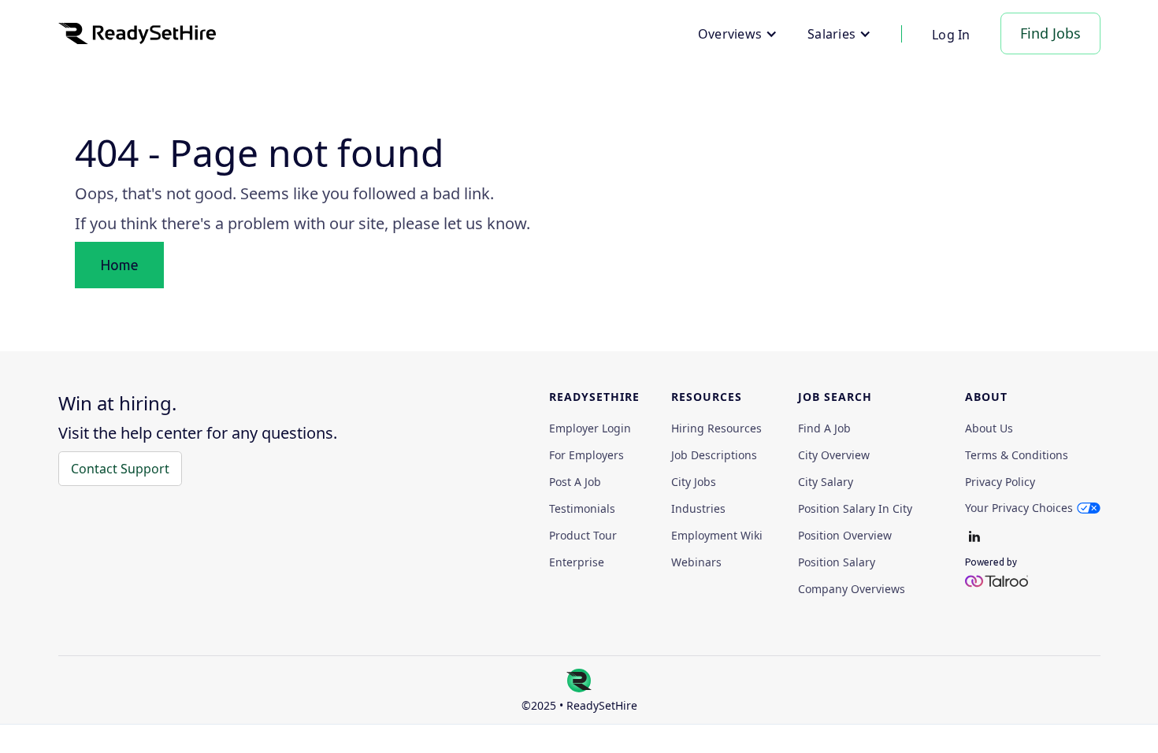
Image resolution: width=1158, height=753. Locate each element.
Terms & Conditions (1016, 455)
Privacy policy (1000, 482)
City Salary (825, 482)
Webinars (696, 562)
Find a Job (824, 428)
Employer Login (590, 428)
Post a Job (575, 482)
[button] (737, 34)
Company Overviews (851, 589)
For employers (586, 455)
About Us (989, 428)
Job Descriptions (714, 455)
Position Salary (836, 562)
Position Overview (845, 535)
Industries (698, 509)
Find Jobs (1050, 33)
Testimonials (582, 509)
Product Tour (583, 535)
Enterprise (576, 562)
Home (119, 265)
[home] (137, 33)
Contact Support (120, 468)
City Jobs (693, 482)
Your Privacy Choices (1019, 507)
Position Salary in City (855, 509)
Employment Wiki (717, 535)
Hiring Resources (716, 428)
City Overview (834, 455)
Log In (951, 34)
